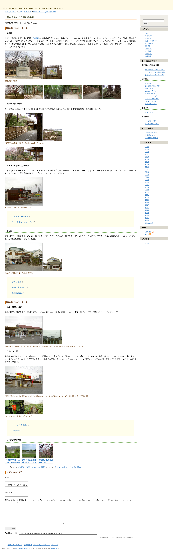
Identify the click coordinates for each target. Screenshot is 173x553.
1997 (147, 205)
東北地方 (148, 51)
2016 (147, 157)
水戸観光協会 (17, 293)
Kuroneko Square (21, 548)
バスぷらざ (149, 112)
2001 (147, 195)
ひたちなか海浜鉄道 (20, 425)
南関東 (147, 46)
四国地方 (148, 49)
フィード (54, 545)
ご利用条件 (28, 545)
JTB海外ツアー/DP (152, 124)
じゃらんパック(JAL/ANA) (154, 75)
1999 (147, 200)
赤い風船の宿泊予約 (152, 86)
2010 (147, 172)
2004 (147, 187)
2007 (147, 180)
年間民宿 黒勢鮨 (151, 138)
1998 (147, 203)
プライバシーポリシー (41, 545)
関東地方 (148, 56)
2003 (147, 190)
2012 (147, 167)
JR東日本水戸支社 (19, 287)
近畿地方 (148, 54)
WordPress (54, 548)
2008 (147, 177)
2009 (147, 175)
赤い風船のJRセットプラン (155, 70)
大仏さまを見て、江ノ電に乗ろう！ (69, 467)
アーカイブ (23, 8)
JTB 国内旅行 (150, 94)
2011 (147, 170)
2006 (147, 182)
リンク (37, 8)
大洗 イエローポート (20, 217)
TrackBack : (12, 533)
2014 (147, 162)
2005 (147, 185)
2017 (147, 154)
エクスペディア (151, 104)
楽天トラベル (150, 89)
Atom (147, 234)
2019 (147, 149)
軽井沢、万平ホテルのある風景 (31, 467)
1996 (147, 208)
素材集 (31, 8)
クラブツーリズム (151, 96)
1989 (147, 220)
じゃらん (148, 83)
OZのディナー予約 (152, 99)
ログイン (148, 243)
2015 (147, 159)
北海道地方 (149, 44)
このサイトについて (15, 545)
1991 (147, 218)
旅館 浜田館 (16, 282)
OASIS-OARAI (150, 133)
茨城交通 (15, 431)
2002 (147, 192)
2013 (147, 164)
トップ (4, 8)
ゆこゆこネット (151, 101)
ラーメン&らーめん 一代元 (22, 222)
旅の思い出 (13, 8)
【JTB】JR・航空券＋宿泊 (155, 72)
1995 (147, 210)
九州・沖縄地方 (151, 41)
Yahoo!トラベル (151, 91)
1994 (147, 213)
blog (146, 33)
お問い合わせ (47, 8)
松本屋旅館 (149, 135)
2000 (147, 197)
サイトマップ (58, 8)
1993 (147, 215)
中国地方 (148, 36)
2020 (147, 147)
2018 (147, 152)
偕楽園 (36, 38)
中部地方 (148, 38)
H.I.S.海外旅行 (150, 121)
